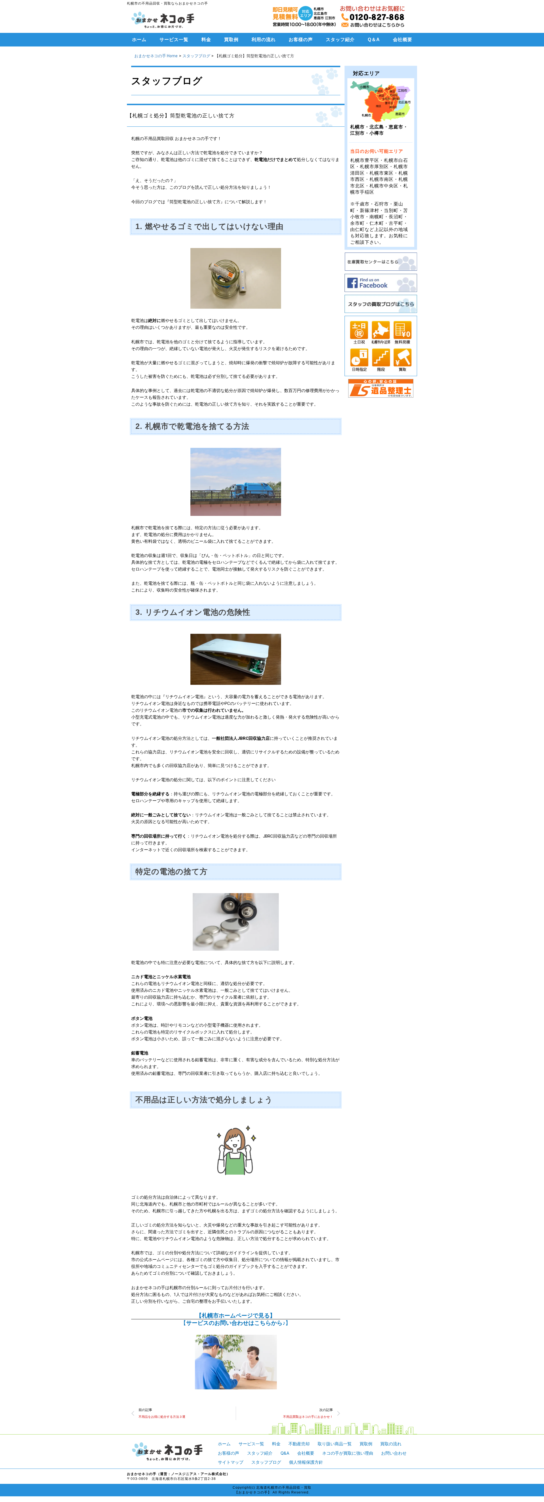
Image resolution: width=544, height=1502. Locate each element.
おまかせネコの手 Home (156, 56)
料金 (206, 39)
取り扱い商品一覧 (335, 1443)
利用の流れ (264, 39)
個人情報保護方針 (306, 1462)
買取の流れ (390, 1443)
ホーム (139, 39)
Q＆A (374, 39)
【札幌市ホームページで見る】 (235, 1315)
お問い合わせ (394, 1453)
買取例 (231, 39)
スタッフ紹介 (340, 39)
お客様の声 (301, 39)
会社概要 (402, 39)
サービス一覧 (174, 39)
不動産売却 (299, 1443)
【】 (235, 1322)
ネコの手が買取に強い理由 (347, 1453)
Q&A (284, 1453)
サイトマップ (230, 1462)
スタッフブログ (196, 56)
